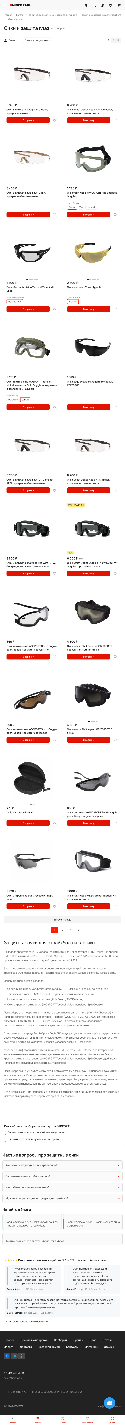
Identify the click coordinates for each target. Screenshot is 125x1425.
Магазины (91, 1347)
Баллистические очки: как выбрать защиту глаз (37, 1132)
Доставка (26, 1347)
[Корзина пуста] (119, 5)
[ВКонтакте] (7, 1356)
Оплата (8, 1347)
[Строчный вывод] (113, 40)
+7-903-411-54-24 (14, 1372)
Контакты (72, 1347)
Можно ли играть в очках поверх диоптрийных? (37, 1198)
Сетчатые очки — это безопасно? (28, 1176)
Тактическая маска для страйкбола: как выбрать (35, 1241)
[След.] (79, 930)
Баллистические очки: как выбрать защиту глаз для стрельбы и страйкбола (32, 1223)
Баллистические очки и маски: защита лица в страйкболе (93, 1223)
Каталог (9, 1340)
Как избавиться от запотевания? (27, 1187)
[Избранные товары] (110, 5)
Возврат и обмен (49, 1347)
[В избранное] (54, 120)
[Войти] (102, 5)
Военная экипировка (34, 1340)
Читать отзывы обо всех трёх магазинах (26, 1321)
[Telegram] (14, 1356)
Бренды (78, 1340)
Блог (93, 1340)
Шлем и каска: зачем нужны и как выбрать (33, 1139)
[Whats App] (21, 1356)
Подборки (60, 1340)
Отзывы (109, 1347)
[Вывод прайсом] (118, 40)
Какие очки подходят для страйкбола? (31, 1165)
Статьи (107, 1340)
